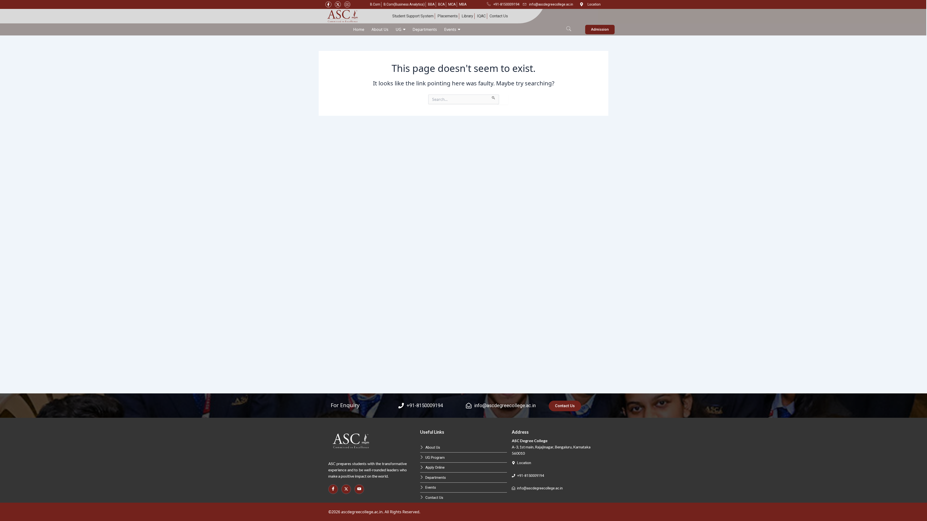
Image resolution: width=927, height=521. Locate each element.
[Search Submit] (493, 97)
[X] (338, 4)
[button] (569, 26)
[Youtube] (347, 4)
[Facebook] (328, 4)
